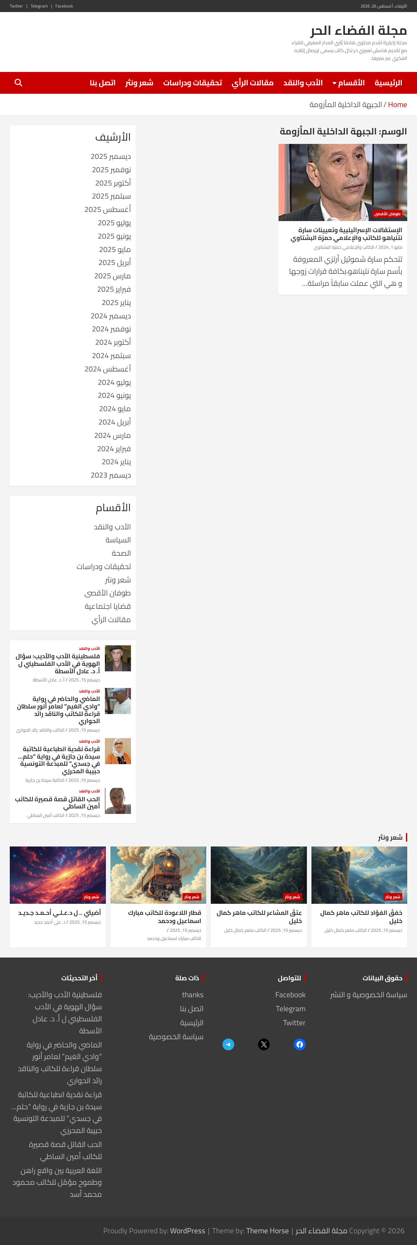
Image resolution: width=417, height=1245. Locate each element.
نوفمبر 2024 (111, 329)
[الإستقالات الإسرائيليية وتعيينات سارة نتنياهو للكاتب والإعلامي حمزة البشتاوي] (343, 182)
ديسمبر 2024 (111, 316)
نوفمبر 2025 (111, 169)
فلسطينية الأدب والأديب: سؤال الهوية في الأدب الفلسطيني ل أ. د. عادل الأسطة (58, 663)
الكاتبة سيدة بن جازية (45, 780)
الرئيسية (388, 83)
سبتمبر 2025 (111, 196)
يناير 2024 (116, 462)
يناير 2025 (116, 302)
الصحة (121, 553)
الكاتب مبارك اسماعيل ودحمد (174, 938)
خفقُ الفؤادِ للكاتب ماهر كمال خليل (361, 917)
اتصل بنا (103, 83)
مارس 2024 (112, 435)
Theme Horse (267, 1231)
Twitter (16, 6)
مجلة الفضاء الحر (358, 30)
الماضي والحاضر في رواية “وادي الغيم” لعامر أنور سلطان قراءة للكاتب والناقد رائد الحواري (58, 710)
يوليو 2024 (114, 382)
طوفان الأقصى (387, 213)
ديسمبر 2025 (111, 156)
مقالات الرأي (253, 83)
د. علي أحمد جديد (49, 922)
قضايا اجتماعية (108, 606)
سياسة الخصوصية (176, 1036)
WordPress (187, 1231)
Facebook (64, 6)
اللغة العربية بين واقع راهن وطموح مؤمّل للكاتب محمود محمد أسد (57, 1182)
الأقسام (351, 83)
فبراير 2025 (114, 289)
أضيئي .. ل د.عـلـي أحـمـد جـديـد (59, 912)
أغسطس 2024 (107, 369)
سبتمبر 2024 (111, 355)
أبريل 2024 (114, 422)
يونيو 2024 (114, 395)
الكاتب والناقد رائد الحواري (40, 730)
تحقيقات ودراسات (192, 83)
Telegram (39, 6)
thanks (193, 994)
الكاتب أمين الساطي (46, 815)
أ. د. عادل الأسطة (49, 680)
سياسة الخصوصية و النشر (368, 994)
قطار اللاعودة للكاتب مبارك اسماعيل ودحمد (164, 917)
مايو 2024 (115, 408)
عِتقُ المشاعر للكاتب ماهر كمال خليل (259, 917)
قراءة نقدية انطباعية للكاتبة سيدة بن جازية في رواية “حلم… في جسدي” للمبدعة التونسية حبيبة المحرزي (59, 760)
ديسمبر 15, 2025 (84, 680)
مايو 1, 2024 (390, 247)
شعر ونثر (139, 83)
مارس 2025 (112, 276)
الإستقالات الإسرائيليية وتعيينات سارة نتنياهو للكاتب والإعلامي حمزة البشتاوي (346, 234)
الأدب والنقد (303, 83)
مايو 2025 (115, 249)
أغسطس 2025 (107, 209)
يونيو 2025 (114, 236)
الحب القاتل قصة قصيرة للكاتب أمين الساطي (57, 802)
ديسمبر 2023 (111, 475)
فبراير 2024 (114, 448)
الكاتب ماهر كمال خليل (345, 930)
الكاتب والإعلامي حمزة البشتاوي (344, 247)
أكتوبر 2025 (113, 183)
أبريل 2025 (114, 262)
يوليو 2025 (114, 223)
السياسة (118, 540)
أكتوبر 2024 (113, 342)
